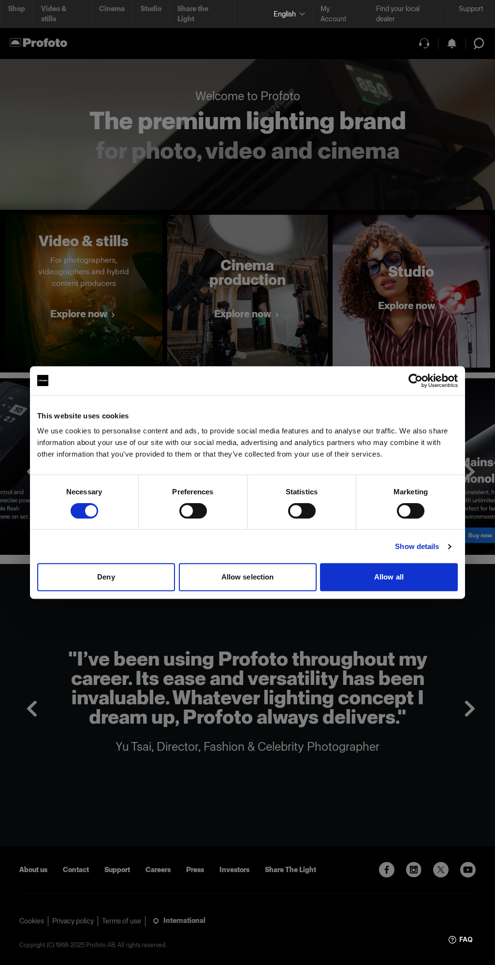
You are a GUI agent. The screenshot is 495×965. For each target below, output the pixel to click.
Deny (106, 577)
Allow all (389, 577)
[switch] (193, 511)
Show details (417, 546)
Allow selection (247, 577)
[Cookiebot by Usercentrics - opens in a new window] (415, 380)
